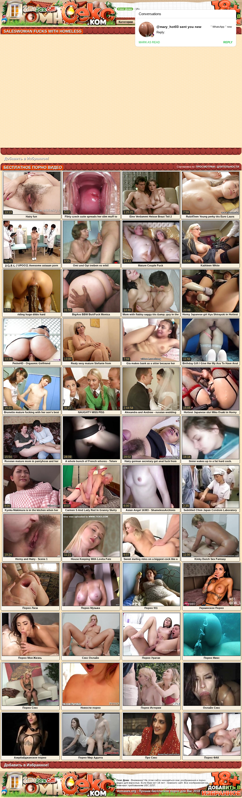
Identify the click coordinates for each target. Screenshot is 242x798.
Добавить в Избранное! (26, 158)
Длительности (228, 166)
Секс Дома (125, 9)
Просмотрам (205, 166)
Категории (126, 22)
